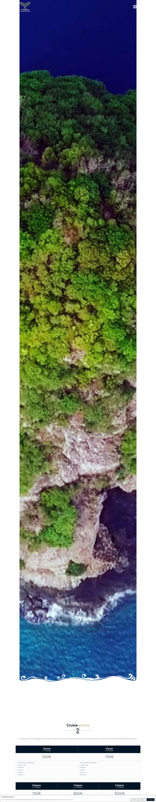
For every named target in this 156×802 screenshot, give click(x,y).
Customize (134, 799)
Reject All (142, 799)
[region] (78, 798)
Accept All (150, 799)
